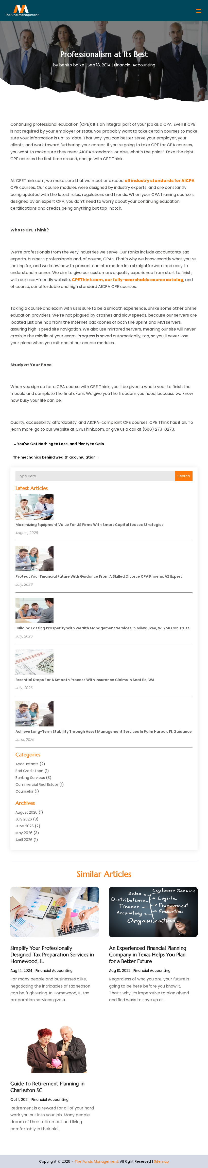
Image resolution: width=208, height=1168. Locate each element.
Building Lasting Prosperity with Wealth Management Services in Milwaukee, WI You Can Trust (102, 628)
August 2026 (26, 812)
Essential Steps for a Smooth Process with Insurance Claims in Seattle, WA (84, 679)
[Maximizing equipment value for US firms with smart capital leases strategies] (34, 507)
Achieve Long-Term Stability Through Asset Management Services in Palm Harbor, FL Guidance (103, 731)
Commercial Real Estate (36, 784)
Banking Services (30, 777)
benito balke (71, 65)
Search (184, 476)
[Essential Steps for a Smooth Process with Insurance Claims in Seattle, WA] (34, 662)
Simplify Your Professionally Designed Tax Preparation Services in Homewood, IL (52, 954)
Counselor (24, 791)
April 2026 (23, 839)
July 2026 (23, 819)
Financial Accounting (134, 65)
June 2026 (24, 826)
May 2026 (23, 832)
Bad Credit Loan (29, 770)
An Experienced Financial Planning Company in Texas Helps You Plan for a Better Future (147, 954)
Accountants (27, 763)
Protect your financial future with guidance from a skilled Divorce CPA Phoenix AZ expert (98, 576)
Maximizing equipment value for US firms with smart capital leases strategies (89, 524)
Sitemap (161, 1161)
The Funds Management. (97, 1161)
